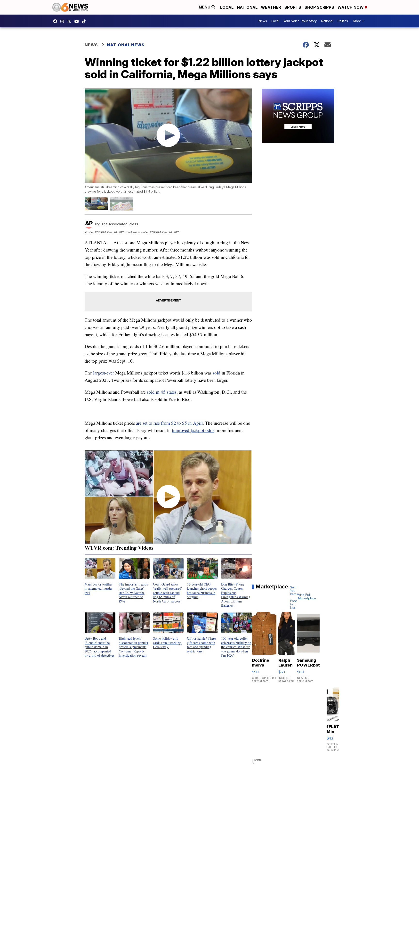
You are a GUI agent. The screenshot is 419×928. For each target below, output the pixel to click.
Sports (292, 7)
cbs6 (63, 21)
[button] (100, 576)
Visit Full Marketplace (307, 596)
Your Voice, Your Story (300, 21)
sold (216, 373)
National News (126, 44)
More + (358, 21)
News (262, 21)
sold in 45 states (162, 392)
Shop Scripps (319, 7)
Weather (271, 7)
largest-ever (103, 373)
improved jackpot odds (193, 430)
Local (227, 7)
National (247, 7)
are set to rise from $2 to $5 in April (169, 423)
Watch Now (351, 7)
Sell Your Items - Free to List (294, 598)
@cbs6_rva (85, 21)
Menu (205, 7)
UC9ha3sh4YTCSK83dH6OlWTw (77, 21)
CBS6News (56, 21)
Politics (343, 21)
